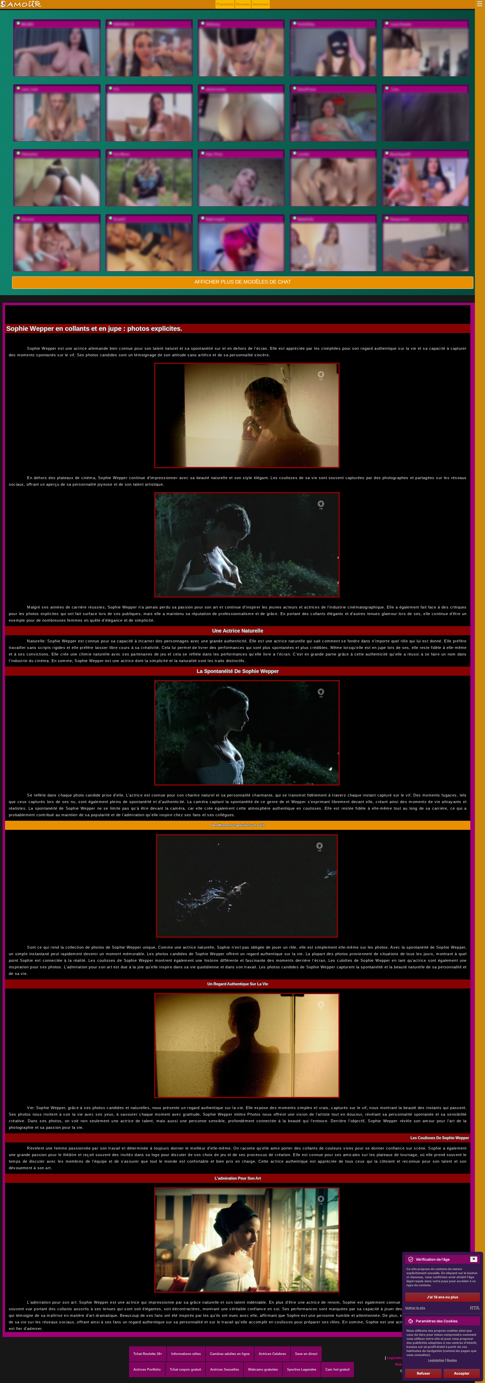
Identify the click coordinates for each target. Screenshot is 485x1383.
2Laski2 (119, 219)
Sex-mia (27, 219)
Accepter (462, 1373)
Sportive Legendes (301, 1369)
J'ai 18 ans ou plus (442, 1297)
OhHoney (213, 24)
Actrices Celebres (272, 1354)
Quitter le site (415, 1308)
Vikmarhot (29, 154)
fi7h (116, 89)
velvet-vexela (216, 89)
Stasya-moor (399, 219)
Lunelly (303, 154)
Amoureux (261, 4)
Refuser (423, 1373)
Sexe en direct (306, 1354)
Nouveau (243, 4)
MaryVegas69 (400, 154)
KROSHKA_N (123, 24)
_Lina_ (395, 89)
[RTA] (475, 1308)
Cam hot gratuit (337, 1369)
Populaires (224, 4)
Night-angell (215, 219)
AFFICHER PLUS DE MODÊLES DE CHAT (243, 282)
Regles (452, 1360)
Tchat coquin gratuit (185, 1369)
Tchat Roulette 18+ (147, 1354)
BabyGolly (306, 219)
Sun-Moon (121, 154)
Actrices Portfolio (147, 1369)
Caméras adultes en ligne (230, 1354)
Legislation (395, 1358)
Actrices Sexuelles (224, 1369)
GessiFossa (307, 89)
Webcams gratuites (263, 1369)
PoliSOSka (306, 24)
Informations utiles (186, 1354)
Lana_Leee (29, 89)
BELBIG (27, 24)
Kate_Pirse (214, 154)
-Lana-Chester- (401, 24)
